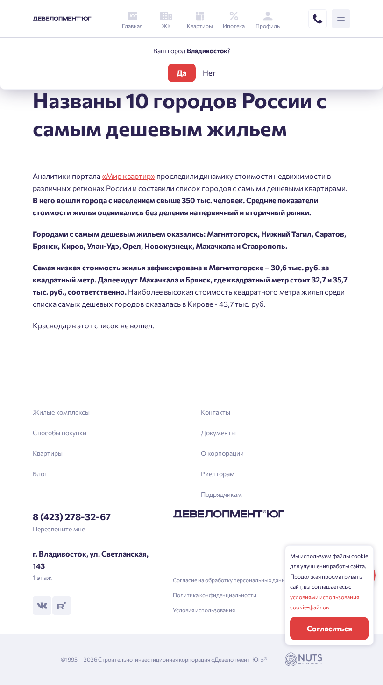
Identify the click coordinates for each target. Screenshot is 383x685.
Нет (209, 72)
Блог (40, 474)
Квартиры (48, 453)
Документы (218, 433)
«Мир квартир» (128, 175)
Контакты (215, 412)
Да (181, 72)
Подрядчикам (221, 494)
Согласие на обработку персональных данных (232, 580)
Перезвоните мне (59, 529)
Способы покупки (59, 433)
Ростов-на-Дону (133, 356)
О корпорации (222, 453)
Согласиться (329, 628)
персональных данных (165, 360)
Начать (191, 376)
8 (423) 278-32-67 (72, 516)
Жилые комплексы (61, 412)
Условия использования (204, 610)
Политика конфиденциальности (214, 595)
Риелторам (217, 474)
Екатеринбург (128, 371)
